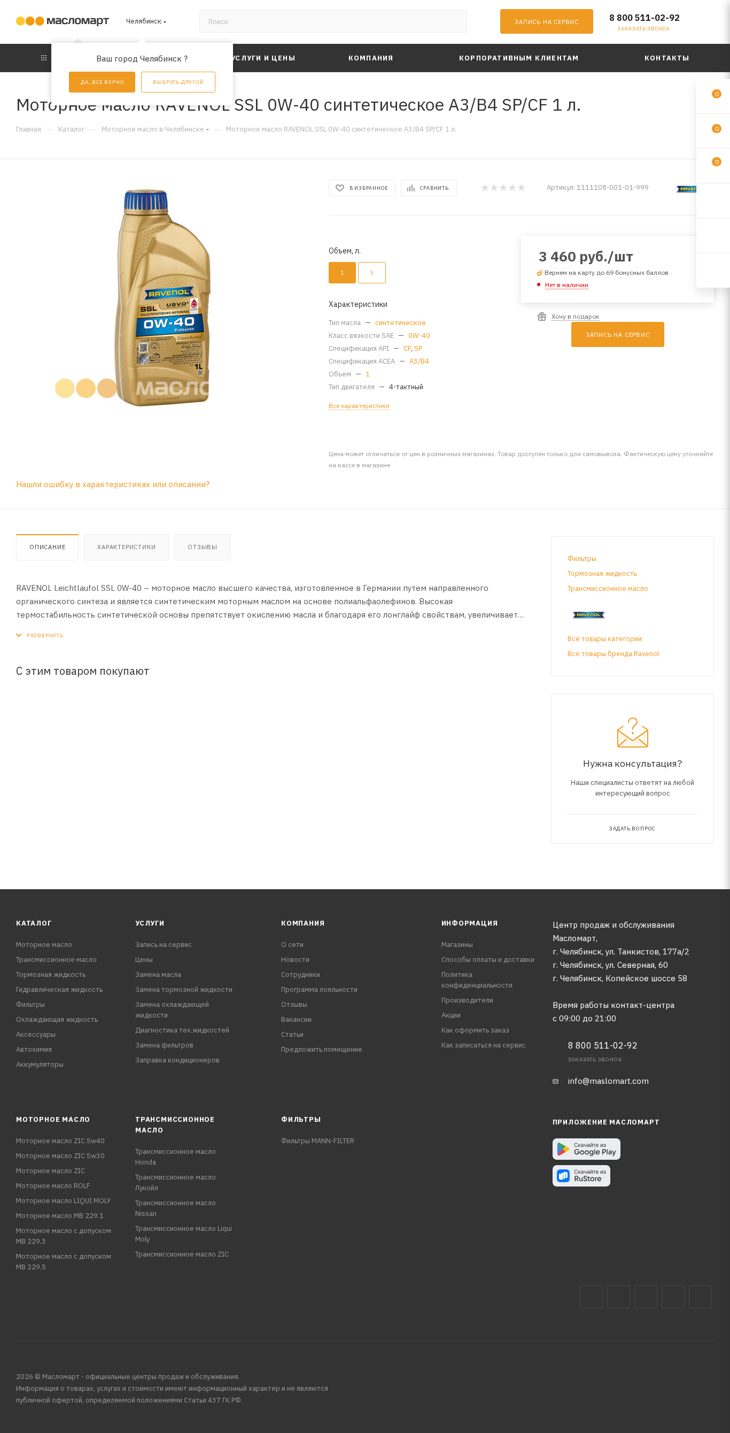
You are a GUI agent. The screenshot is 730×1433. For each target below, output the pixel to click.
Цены (144, 959)
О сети (292, 944)
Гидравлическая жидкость (59, 989)
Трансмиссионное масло (608, 588)
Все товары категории (605, 638)
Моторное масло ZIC (50, 1170)
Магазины (457, 944)
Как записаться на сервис (483, 1045)
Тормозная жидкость (602, 573)
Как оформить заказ (475, 1030)
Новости (295, 959)
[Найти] (454, 21)
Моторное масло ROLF (53, 1185)
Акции (451, 1015)
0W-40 (419, 335)
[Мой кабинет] (709, 23)
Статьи (292, 1034)
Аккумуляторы (40, 1064)
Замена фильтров (164, 1045)
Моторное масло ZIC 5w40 (60, 1140)
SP (418, 348)
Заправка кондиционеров (177, 1060)
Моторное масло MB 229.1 (60, 1215)
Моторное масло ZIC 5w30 (60, 1155)
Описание (47, 547)
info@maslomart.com (608, 1081)
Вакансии (296, 1019)
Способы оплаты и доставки (487, 959)
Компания (302, 923)
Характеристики (126, 547)
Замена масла (158, 974)
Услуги (150, 923)
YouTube (673, 1296)
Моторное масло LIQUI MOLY (63, 1200)
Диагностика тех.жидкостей (182, 1030)
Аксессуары (36, 1034)
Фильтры (582, 558)
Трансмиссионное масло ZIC (182, 1254)
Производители (467, 1000)
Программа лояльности (319, 989)
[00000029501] (162, 297)
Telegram (645, 1296)
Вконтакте (591, 1296)
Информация (469, 923)
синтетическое (400, 322)
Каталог (34, 923)
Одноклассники (700, 1296)
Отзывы (203, 547)
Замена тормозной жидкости (183, 989)
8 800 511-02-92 (644, 17)
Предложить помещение (321, 1049)
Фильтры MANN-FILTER (317, 1140)
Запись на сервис (163, 944)
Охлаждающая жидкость (57, 1019)
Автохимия (34, 1049)
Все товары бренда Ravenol (613, 653)
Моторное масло (44, 944)
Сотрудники (300, 974)
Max (618, 1296)
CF (407, 348)
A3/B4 (419, 361)
